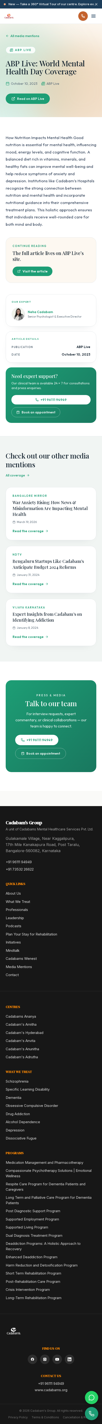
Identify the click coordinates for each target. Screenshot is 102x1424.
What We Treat (18, 901)
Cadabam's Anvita (20, 1040)
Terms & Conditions (45, 1417)
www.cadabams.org (51, 1390)
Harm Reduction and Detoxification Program (42, 1265)
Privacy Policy (18, 1417)
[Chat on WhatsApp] (91, 1397)
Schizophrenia (17, 1081)
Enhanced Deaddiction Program (31, 1257)
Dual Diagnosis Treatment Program (34, 1235)
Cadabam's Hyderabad (24, 1032)
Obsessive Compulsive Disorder (32, 1105)
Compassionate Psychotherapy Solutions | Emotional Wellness (49, 1173)
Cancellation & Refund (78, 1417)
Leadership (15, 918)
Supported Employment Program (32, 1219)
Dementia (13, 1097)
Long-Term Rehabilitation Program (33, 1298)
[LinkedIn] (69, 1359)
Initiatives (13, 942)
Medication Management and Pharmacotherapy (44, 1162)
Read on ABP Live (30, 99)
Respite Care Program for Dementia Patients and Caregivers (45, 1187)
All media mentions (24, 36)
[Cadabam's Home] (9, 16)
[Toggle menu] (93, 16)
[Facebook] (32, 1359)
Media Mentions (19, 967)
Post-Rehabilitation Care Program (33, 1281)
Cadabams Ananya (21, 1016)
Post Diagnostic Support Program (33, 1211)
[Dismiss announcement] (96, 4)
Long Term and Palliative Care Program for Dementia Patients (49, 1200)
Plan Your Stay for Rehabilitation (31, 934)
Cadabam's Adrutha (22, 1057)
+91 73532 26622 (20, 869)
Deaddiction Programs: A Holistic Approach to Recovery (43, 1246)
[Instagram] (45, 1359)
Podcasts (13, 926)
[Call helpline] (83, 16)
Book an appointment (38, 412)
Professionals (17, 909)
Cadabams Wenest (21, 958)
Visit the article (35, 271)
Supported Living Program (27, 1227)
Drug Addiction (18, 1114)
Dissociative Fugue (21, 1138)
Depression (15, 1130)
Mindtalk (12, 950)
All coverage (15, 475)
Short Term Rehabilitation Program (33, 1273)
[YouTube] (57, 1359)
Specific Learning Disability (28, 1089)
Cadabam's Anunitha (22, 1049)
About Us (13, 893)
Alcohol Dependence (23, 1122)
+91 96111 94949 (54, 400)
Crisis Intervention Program (28, 1289)
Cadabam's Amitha (21, 1024)
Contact (12, 975)
